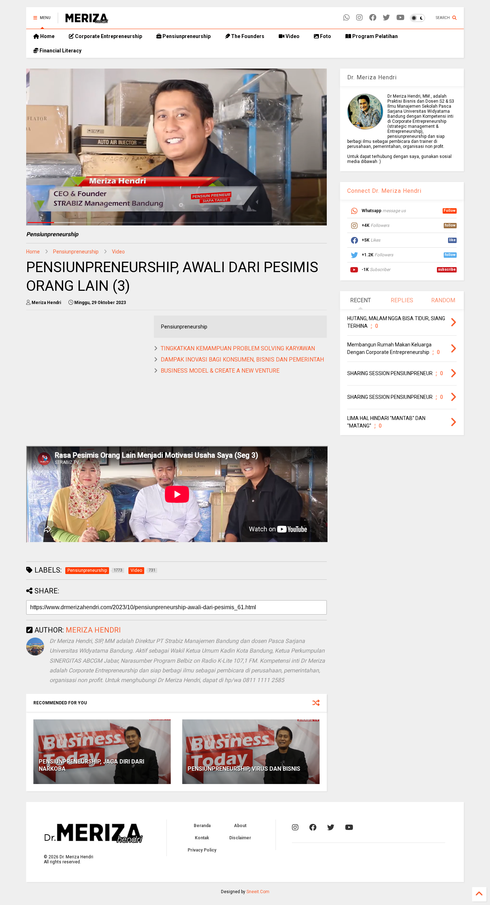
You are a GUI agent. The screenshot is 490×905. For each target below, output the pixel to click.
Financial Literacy (59, 50)
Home (47, 36)
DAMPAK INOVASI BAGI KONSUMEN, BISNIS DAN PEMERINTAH (242, 359)
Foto (325, 36)
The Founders (247, 36)
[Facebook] (372, 18)
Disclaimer (240, 837)
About (240, 825)
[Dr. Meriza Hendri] (86, 20)
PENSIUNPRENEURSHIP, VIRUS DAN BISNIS (244, 768)
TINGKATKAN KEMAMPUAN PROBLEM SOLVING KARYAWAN (238, 348)
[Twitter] (386, 18)
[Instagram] (359, 18)
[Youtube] (400, 18)
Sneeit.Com (257, 891)
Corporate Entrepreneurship (108, 36)
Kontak (202, 837)
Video (292, 36)
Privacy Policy (202, 850)
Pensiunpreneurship (186, 36)
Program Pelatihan (374, 36)
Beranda (202, 825)
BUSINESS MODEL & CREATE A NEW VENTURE (220, 370)
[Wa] (346, 18)
